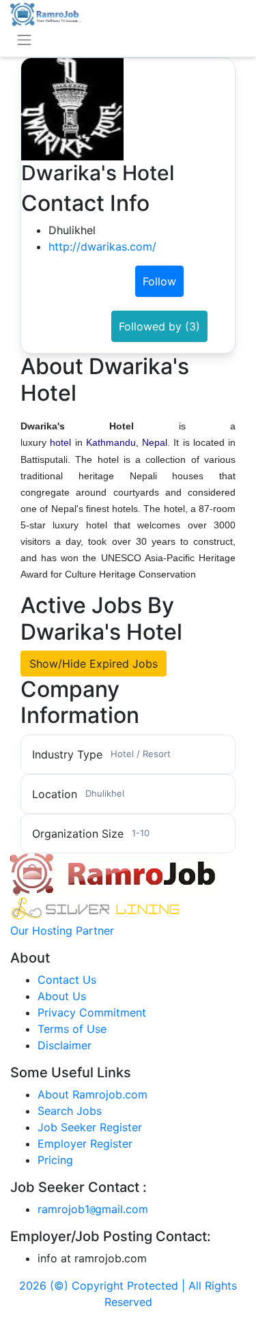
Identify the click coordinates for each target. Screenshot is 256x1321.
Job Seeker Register (90, 1127)
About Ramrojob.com (92, 1094)
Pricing (55, 1160)
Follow (159, 281)
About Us (62, 996)
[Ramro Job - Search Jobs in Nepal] (45, 13)
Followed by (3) (159, 326)
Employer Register (85, 1143)
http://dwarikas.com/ (102, 246)
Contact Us (67, 979)
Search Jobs (70, 1111)
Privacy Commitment (92, 1012)
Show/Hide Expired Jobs (93, 663)
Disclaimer (64, 1045)
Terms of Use (72, 1029)
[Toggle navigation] (24, 40)
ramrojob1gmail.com (93, 1209)
